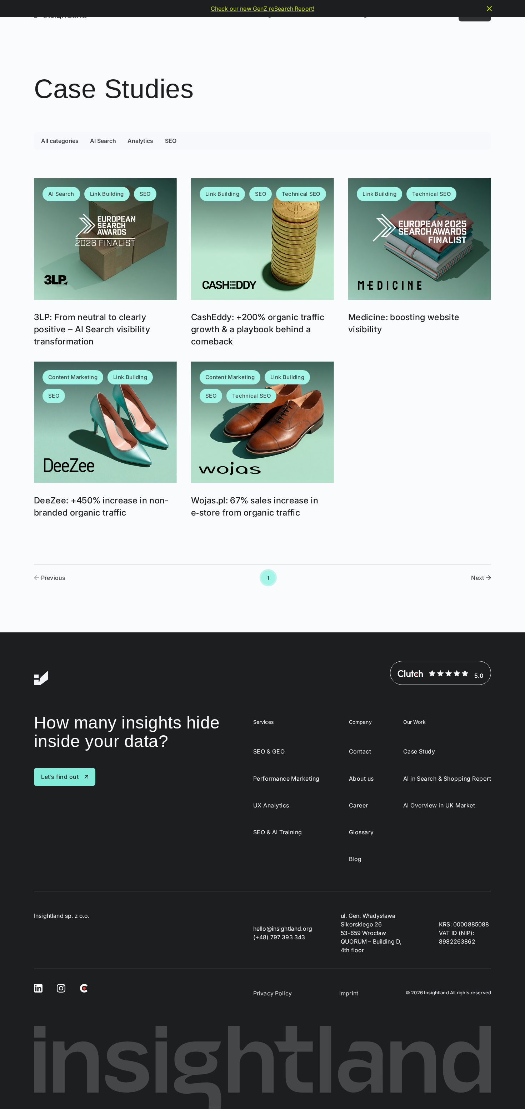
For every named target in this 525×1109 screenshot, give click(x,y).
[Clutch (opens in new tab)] (84, 987)
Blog (355, 859)
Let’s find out (60, 776)
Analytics (140, 140)
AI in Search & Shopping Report (447, 778)
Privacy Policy (272, 993)
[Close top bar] (489, 8)
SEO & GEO (269, 751)
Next (477, 577)
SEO (170, 140)
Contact (360, 751)
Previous (53, 577)
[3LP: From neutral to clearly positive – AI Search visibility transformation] (105, 262)
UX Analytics (271, 805)
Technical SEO (301, 193)
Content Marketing (73, 377)
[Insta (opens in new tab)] (61, 987)
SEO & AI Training (277, 832)
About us (361, 778)
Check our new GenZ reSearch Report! (263, 8)
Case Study (419, 751)
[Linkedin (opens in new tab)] (38, 987)
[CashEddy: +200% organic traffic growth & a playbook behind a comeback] (262, 262)
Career (358, 805)
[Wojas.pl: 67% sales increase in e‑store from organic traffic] (262, 440)
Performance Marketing (286, 778)
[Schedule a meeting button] (506, 1090)
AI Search (103, 140)
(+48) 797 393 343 (279, 937)
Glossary (361, 832)
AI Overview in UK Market (439, 805)
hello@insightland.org (282, 928)
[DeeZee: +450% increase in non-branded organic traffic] (105, 440)
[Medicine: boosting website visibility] (419, 262)
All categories (60, 140)
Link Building (107, 193)
